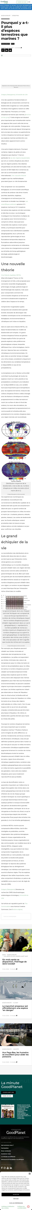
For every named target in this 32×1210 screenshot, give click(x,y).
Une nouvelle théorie (18, 175)
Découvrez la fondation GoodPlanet (12, 1159)
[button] (29, 1173)
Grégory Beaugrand (8, 94)
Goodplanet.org (8, 1092)
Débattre (15, 15)
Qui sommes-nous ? (7, 1145)
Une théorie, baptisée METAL (11, 275)
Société (16, 1049)
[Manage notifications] (28, 1206)
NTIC (12, 43)
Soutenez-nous (6, 1154)
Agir (4, 954)
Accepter (16, 1194)
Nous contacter (6, 1151)
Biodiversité (5, 15)
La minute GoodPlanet (8, 1156)
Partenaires (5, 1148)
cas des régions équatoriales (20, 158)
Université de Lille (21, 94)
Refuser (16, 1198)
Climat (15, 1002)
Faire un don (22, 2)
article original (17, 909)
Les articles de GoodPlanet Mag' (16, 956)
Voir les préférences (16, 1203)
